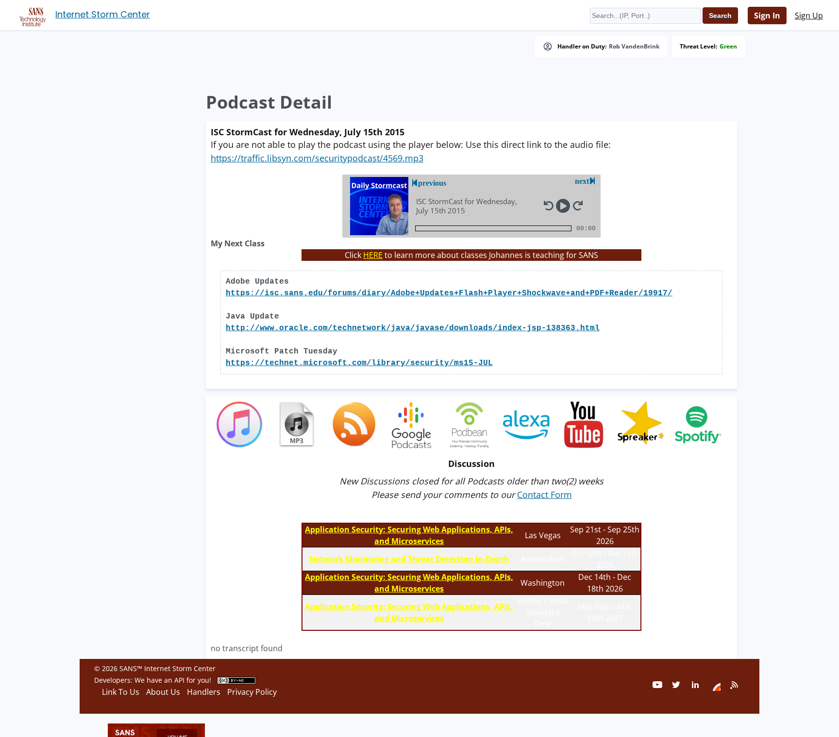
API (179, 680)
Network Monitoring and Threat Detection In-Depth (409, 559)
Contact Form (544, 494)
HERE (373, 255)
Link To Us (120, 692)
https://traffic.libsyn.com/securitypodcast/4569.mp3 (317, 158)
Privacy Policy (252, 692)
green (728, 46)
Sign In (767, 15)
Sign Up (809, 15)
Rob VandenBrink (634, 46)
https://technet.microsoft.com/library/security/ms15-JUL (359, 363)
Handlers (203, 692)
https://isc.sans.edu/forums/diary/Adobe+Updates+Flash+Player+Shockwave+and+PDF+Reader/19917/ (449, 293)
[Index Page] (31, 15)
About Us (163, 692)
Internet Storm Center (102, 14)
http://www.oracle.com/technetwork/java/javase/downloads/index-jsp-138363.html (413, 328)
